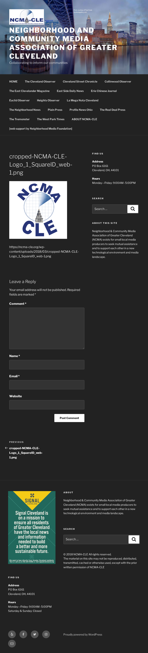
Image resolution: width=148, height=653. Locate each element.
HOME (13, 81)
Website (15, 396)
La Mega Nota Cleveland (82, 100)
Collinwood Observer (118, 81)
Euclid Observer (19, 100)
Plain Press (55, 109)
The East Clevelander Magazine (29, 90)
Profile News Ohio (81, 109)
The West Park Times (50, 119)
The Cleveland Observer (40, 81)
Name (14, 356)
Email (14, 376)
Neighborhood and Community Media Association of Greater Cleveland (63, 43)
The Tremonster (19, 119)
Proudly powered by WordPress (82, 634)
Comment (17, 304)
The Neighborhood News (24, 109)
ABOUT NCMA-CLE (84, 119)
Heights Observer (48, 100)
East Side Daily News (70, 90)
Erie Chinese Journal (104, 90)
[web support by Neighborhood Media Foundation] (40, 128)
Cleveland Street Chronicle (80, 81)
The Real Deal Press (112, 109)
